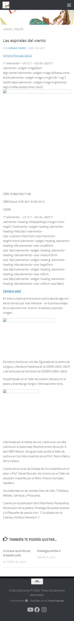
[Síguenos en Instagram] (44, 609)
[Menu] (69, 5)
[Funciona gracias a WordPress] (26, 600)
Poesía (18, 29)
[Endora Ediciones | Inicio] (7, 5)
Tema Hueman (56, 600)
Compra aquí (12, 291)
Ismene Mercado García (17, 55)
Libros (7, 29)
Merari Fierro (17, 48)
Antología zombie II (49, 551)
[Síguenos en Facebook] (37, 609)
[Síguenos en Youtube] (30, 609)
